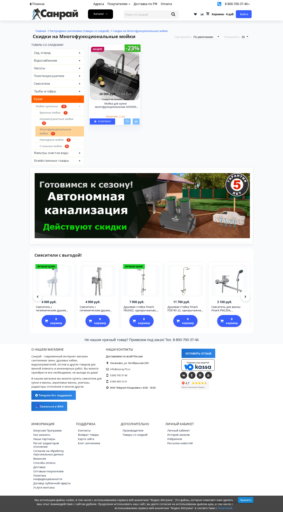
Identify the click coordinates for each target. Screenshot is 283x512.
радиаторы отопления (46, 386)
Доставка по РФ (145, 4)
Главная (40, 31)
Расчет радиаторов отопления (46, 444)
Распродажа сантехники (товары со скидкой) (79, 31)
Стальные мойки (54, 146)
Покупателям (117, 4)
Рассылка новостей (180, 443)
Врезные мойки (53, 112)
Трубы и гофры (45, 91)
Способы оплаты (44, 463)
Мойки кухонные (50, 106)
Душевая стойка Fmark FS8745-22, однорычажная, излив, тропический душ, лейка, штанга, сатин (185, 312)
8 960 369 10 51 (118, 381)
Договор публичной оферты (52, 483)
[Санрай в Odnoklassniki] (191, 375)
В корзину (104, 121)
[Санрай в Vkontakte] (183, 375)
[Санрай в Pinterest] (200, 375)
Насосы (39, 68)
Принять (245, 500)
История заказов (178, 435)
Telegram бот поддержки (55, 395)
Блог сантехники (89, 443)
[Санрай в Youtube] (208, 375)
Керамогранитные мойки (56, 121)
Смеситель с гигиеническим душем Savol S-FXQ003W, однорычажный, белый (51, 312)
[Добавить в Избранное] (127, 121)
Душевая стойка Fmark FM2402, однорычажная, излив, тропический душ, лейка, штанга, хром (140, 312)
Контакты (84, 430)
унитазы (83, 382)
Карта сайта (86, 439)
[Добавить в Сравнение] (136, 121)
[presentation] (37, 296)
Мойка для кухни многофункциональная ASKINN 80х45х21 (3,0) (115, 105)
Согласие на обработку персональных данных (48, 452)
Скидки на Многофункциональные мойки (140, 31)
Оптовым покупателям (48, 471)
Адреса (98, 4)
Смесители (42, 83)
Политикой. (225, 508)
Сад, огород (42, 53)
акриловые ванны (64, 382)
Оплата (166, 4)
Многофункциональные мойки (55, 131)
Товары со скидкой (135, 435)
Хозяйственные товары (51, 161)
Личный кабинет (178, 430)
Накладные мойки (54, 140)
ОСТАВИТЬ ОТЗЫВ (198, 353)
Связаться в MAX (51, 406)
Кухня (38, 99)
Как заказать (41, 435)
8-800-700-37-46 (236, 4)
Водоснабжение (45, 60)
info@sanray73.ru (120, 369)
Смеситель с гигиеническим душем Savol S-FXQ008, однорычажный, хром (95, 312)
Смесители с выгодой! (58, 255)
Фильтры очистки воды (51, 153)
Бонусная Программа (47, 430)
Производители (133, 430)
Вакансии (39, 458)
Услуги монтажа (44, 487)
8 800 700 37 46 (118, 375)
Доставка (39, 467)
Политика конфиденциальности (47, 477)
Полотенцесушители (49, 76)
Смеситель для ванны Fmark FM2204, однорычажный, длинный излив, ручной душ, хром (228, 312)
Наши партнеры (44, 439)
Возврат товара (88, 435)
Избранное (174, 439)
